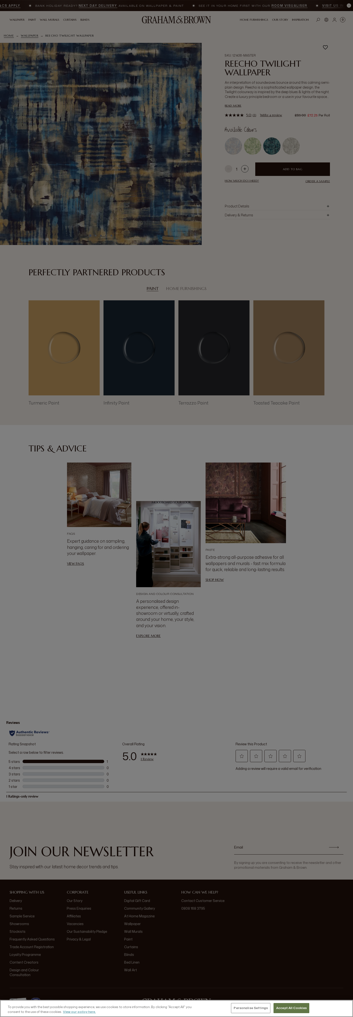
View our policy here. (79, 1012)
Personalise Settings (251, 1008)
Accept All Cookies (291, 1008)
